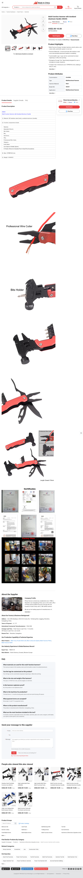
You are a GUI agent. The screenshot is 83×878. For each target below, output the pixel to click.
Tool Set (63, 826)
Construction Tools (33, 849)
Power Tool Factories (21, 857)
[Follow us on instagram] (73, 868)
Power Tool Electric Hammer (24, 861)
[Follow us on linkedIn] (80, 868)
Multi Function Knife (7, 642)
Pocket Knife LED (21, 640)
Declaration (58, 873)
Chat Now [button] (75, 36)
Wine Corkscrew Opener (33, 640)
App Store (5, 868)
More (3, 864)
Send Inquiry (56, 36)
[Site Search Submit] (60, 7)
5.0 (65, 102)
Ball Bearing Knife (46, 826)
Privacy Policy (66, 873)
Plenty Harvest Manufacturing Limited (56, 21)
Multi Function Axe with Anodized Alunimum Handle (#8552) (74, 785)
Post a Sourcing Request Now (19, 755)
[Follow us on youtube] (76, 868)
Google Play (15, 868)
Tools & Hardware (10, 12)
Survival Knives (65, 829)
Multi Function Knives (47, 832)
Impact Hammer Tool (8, 861)
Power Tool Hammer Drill (40, 861)
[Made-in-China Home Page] (41, 2)
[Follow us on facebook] (69, 868)
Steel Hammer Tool (72, 857)
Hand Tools (20, 12)
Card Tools (24, 826)
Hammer (27, 12)
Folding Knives (45, 829)
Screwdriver (17, 849)
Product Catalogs (24, 823)
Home (3, 12)
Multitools (24, 829)
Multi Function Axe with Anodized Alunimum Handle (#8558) (57, 785)
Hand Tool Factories (8, 857)
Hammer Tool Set (60, 857)
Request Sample (75, 39)
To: (10, 735)
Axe (25, 849)
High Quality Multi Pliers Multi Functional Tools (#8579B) (40, 785)
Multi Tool (13, 640)
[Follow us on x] (71, 868)
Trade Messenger (27, 868)
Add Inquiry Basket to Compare (24, 54)
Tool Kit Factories (34, 857)
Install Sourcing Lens (42, 868)
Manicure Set (5, 826)
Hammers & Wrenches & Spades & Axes (71, 832)
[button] (2, 2)
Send (14, 753)
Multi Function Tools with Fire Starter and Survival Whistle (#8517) (24, 810)
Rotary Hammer (7, 849)
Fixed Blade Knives (6, 832)
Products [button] (16, 7)
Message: (8, 739)
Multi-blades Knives (26, 832)
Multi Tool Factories (47, 857)
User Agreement (50, 873)
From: (9, 730)
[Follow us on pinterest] (78, 868)
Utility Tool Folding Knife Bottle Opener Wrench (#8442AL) (8, 810)
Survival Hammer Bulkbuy (56, 861)
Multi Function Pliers (45, 640)
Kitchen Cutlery (5, 829)
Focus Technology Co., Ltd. (30, 873)
